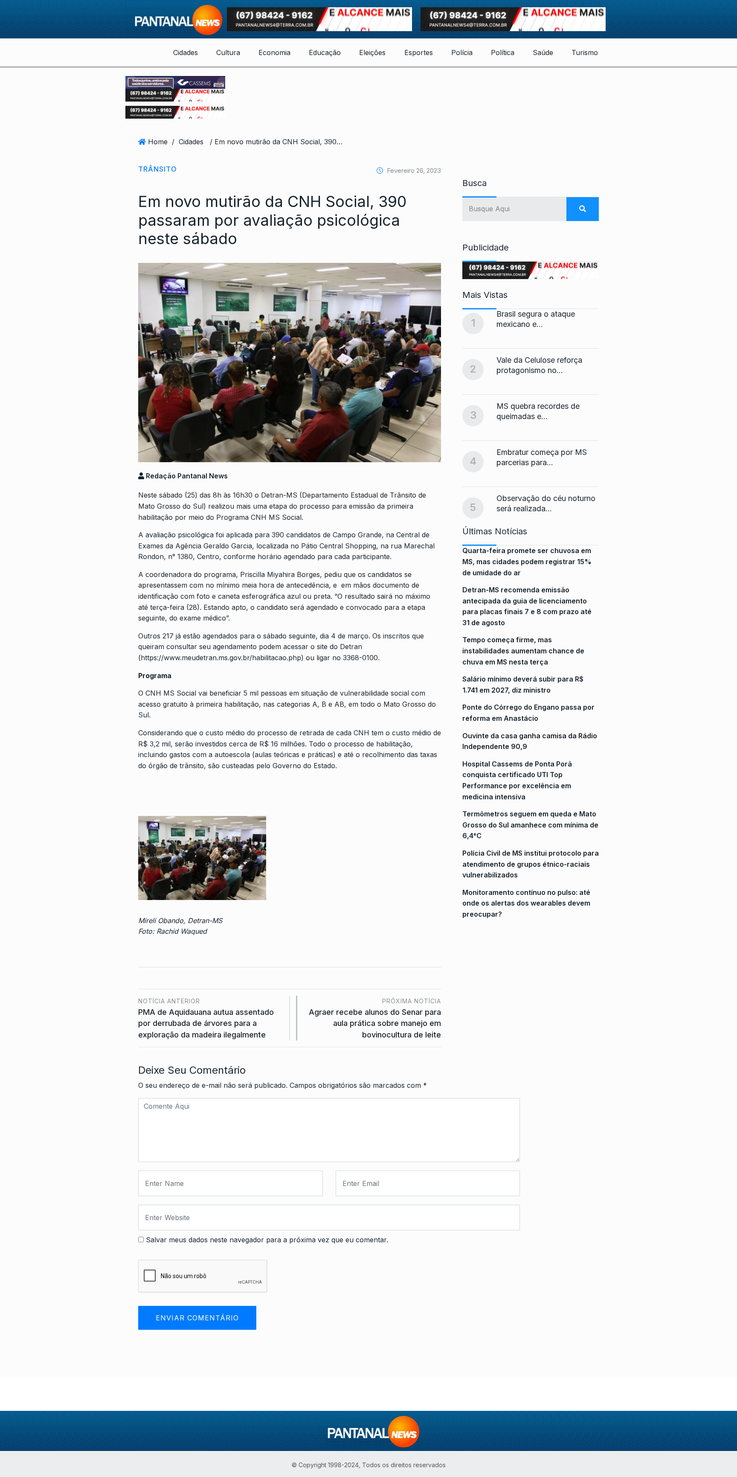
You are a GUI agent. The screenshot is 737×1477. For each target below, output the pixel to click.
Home (158, 141)
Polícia (462, 52)
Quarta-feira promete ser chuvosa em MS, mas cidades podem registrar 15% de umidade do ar (527, 561)
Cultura (228, 52)
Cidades (185, 52)
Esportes (418, 52)
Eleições (372, 52)
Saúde (543, 52)
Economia (274, 52)
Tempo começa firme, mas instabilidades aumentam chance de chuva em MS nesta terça (523, 650)
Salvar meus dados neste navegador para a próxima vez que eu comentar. (267, 1239)
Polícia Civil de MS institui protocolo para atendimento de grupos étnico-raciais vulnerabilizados (530, 864)
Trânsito (157, 169)
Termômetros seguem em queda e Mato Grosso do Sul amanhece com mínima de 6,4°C (530, 825)
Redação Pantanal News (186, 476)
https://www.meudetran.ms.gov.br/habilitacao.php (221, 657)
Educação (325, 52)
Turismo (585, 52)
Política (502, 52)
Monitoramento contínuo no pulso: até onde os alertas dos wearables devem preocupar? (526, 903)
